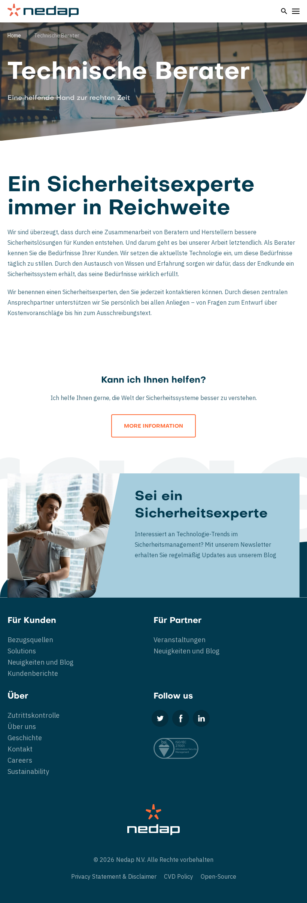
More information (153, 426)
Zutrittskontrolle (33, 715)
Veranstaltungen (180, 639)
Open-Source (218, 876)
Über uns (21, 726)
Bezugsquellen (30, 639)
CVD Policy (178, 876)
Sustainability (28, 771)
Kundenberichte (32, 673)
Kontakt (20, 749)
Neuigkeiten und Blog (40, 662)
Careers (19, 760)
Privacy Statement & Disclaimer (113, 876)
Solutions (21, 651)
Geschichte (24, 737)
